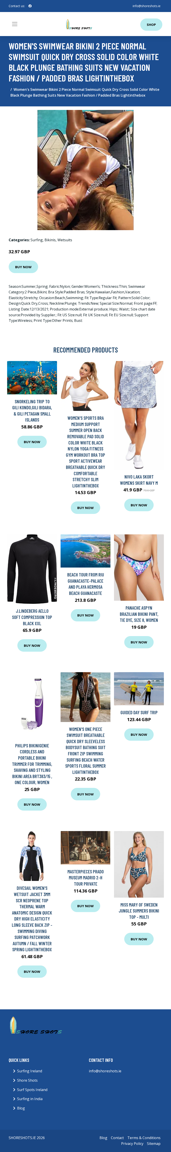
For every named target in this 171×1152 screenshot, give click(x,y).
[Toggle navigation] (15, 24)
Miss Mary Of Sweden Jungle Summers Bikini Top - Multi (139, 911)
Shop (151, 24)
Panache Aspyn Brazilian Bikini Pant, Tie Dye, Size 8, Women (139, 614)
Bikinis (50, 239)
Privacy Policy (132, 1143)
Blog (21, 1108)
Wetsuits (64, 239)
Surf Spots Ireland (32, 1089)
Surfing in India (30, 1098)
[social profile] (30, 6)
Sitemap (154, 1143)
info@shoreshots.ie (147, 6)
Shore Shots (27, 1080)
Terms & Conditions (144, 1137)
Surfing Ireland (29, 1071)
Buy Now (23, 267)
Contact (117, 1137)
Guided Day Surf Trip (139, 712)
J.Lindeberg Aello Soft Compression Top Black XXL (32, 617)
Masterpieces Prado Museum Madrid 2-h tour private (85, 877)
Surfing (37, 239)
